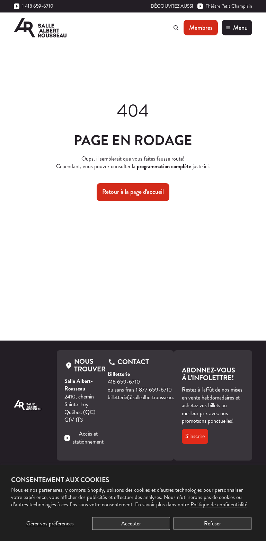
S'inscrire (195, 436)
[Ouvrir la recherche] (176, 27)
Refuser (212, 523)
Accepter (131, 523)
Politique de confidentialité (218, 504)
